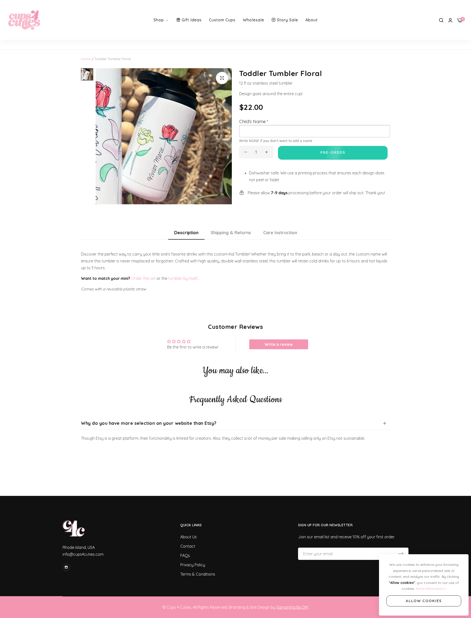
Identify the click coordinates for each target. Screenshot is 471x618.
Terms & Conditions (197, 574)
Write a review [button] (278, 344)
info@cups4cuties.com (83, 554)
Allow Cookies (424, 600)
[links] (67, 567)
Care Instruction (280, 232)
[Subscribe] (400, 554)
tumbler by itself (182, 278)
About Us (188, 536)
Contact (187, 546)
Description (186, 232)
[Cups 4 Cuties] (24, 20)
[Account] (450, 19)
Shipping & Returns (231, 232)
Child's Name (253, 121)
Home (86, 59)
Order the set (143, 278)
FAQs (185, 555)
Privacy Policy (192, 564)
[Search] (441, 19)
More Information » (431, 588)
